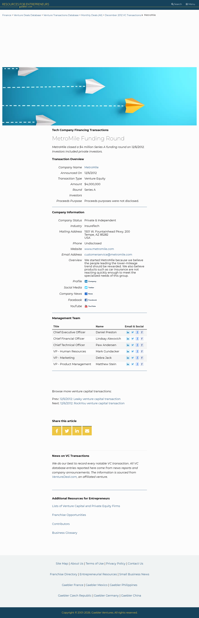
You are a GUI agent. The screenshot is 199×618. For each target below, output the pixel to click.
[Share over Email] (87, 430)
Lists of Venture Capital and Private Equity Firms (86, 506)
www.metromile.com (99, 249)
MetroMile (91, 167)
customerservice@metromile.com (108, 254)
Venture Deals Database (27, 15)
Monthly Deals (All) (91, 15)
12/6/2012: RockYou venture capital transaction (92, 403)
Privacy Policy (115, 563)
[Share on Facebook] (56, 430)
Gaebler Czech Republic (75, 595)
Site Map (62, 563)
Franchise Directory (63, 574)
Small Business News (134, 574)
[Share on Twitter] (67, 430)
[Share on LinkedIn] (77, 430)
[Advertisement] (99, 42)
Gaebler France (72, 585)
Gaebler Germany (106, 595)
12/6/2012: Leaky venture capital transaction (90, 399)
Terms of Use (95, 563)
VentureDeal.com (64, 477)
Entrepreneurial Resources (98, 574)
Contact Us (135, 563)
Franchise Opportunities (69, 515)
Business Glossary (64, 533)
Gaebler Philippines (123, 585)
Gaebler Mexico (96, 585)
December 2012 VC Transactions (123, 15)
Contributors (61, 524)
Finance (6, 15)
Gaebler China (131, 595)
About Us (76, 563)
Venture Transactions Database (61, 15)
